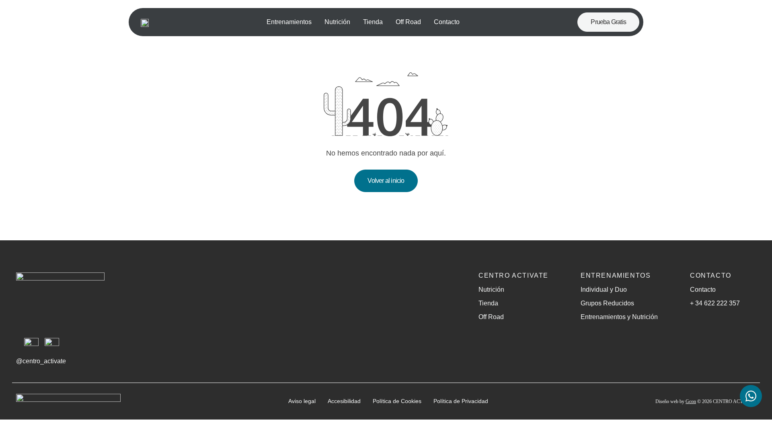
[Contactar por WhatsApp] (750, 397)
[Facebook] (52, 345)
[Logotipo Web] (145, 22)
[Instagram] (31, 345)
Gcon (691, 401)
